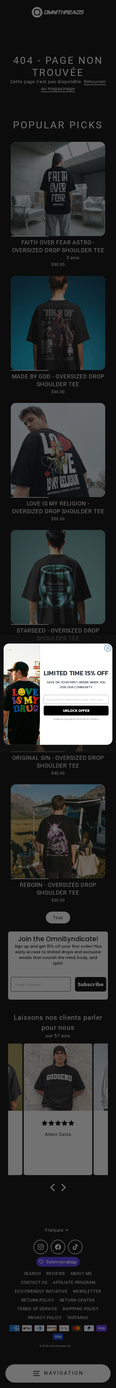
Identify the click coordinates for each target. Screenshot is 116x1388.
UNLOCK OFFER (76, 710)
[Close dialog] (108, 648)
